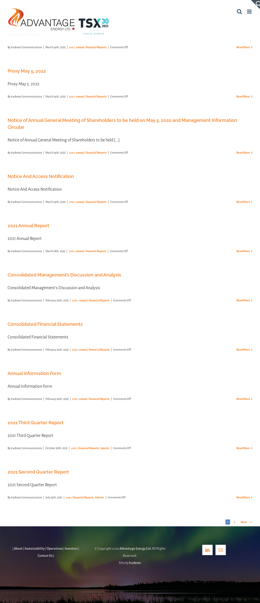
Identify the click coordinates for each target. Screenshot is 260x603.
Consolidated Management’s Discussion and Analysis (64, 275)
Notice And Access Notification (41, 176)
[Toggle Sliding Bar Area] (255, 4)
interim (104, 448)
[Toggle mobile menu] (249, 11)
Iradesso (135, 563)
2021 (72, 47)
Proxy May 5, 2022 (27, 71)
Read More (243, 47)
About (18, 548)
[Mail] (220, 550)
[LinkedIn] (207, 550)
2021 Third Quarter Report (35, 422)
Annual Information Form (34, 373)
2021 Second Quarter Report (38, 472)
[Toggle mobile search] (239, 11)
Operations (55, 548)
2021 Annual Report (28, 225)
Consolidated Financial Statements (45, 324)
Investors (71, 548)
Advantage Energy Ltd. (135, 548)
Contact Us (45, 556)
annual (80, 47)
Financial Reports (96, 47)
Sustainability (35, 548)
